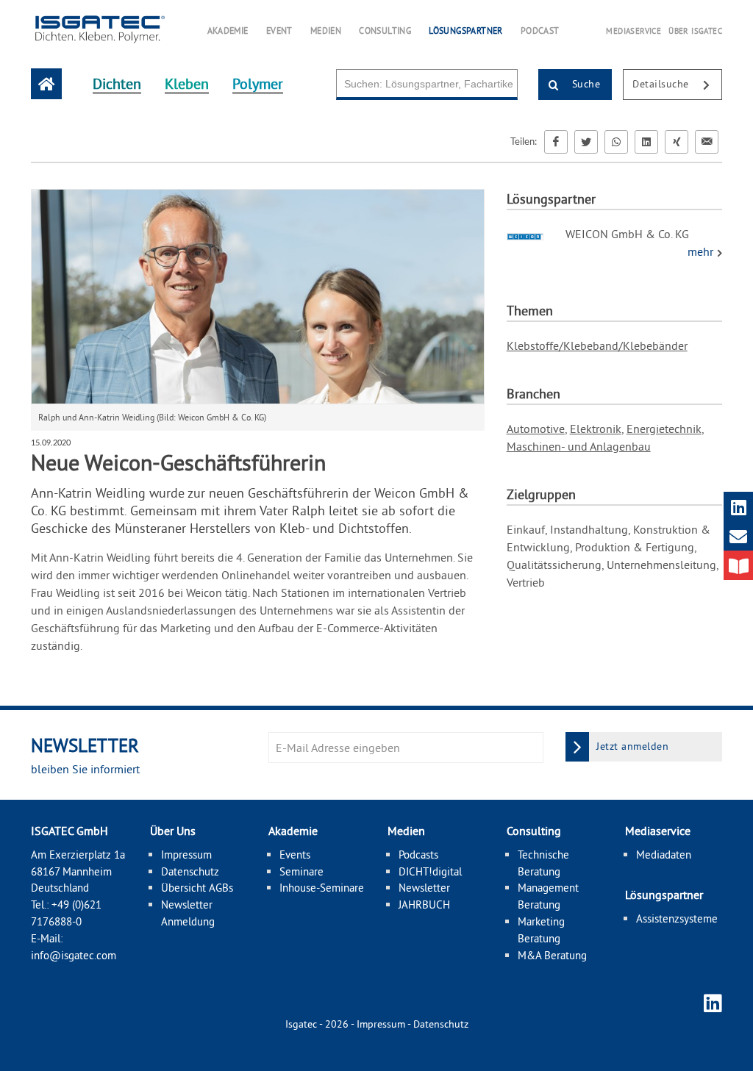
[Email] (706, 142)
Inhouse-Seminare (321, 888)
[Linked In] (646, 142)
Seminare (301, 871)
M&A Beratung (552, 955)
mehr (702, 251)
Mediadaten (663, 855)
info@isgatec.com (73, 955)
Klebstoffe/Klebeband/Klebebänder (597, 345)
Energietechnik (664, 428)
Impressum (186, 855)
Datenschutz (190, 871)
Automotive (536, 428)
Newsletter (424, 888)
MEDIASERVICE (633, 31)
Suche (584, 83)
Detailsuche (662, 83)
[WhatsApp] (616, 142)
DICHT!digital (430, 871)
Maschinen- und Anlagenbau (579, 446)
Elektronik (595, 428)
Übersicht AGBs (197, 888)
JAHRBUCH (424, 904)
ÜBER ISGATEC (695, 31)
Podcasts (418, 855)
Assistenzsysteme (677, 918)
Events (294, 855)
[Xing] (676, 142)
